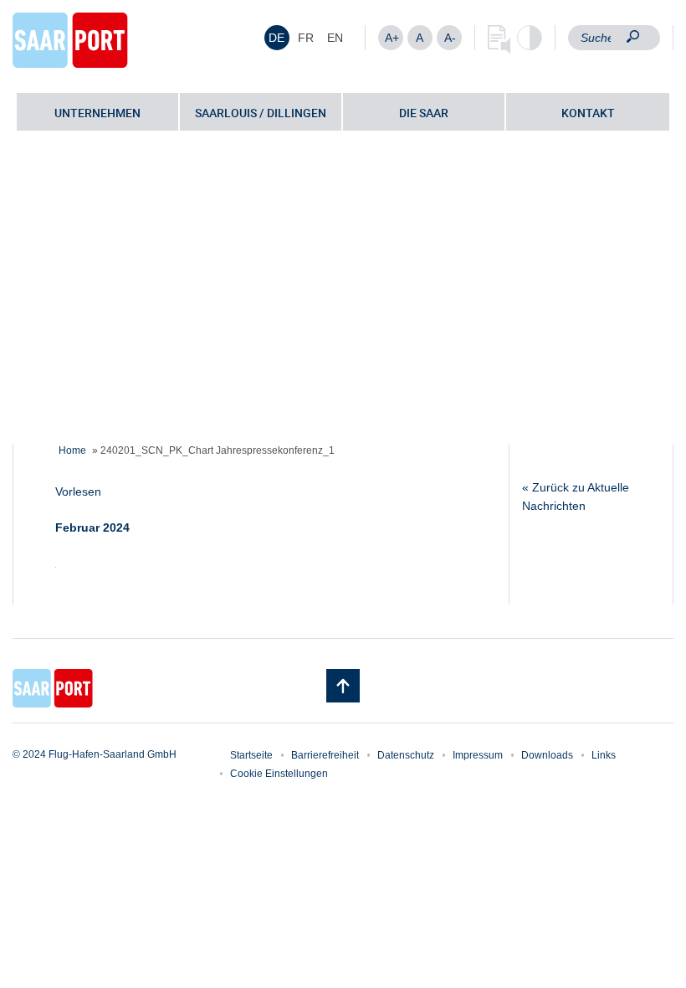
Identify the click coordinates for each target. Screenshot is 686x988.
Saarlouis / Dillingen (260, 113)
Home (72, 450)
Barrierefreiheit (325, 755)
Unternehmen (97, 113)
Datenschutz (405, 755)
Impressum (478, 755)
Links (603, 755)
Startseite (251, 755)
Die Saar (423, 113)
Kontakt (588, 113)
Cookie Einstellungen (279, 774)
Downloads (547, 755)
